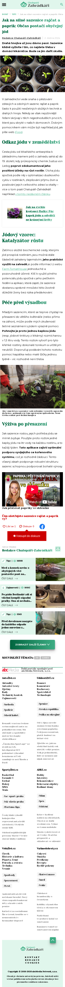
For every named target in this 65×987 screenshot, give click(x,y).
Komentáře (43, 686)
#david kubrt (11, 715)
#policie (8, 710)
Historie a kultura (12, 856)
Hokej (5, 784)
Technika (7, 865)
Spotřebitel (44, 692)
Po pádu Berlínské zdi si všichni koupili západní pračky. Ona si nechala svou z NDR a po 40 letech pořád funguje (17, 600)
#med (42, 880)
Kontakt (32, 957)
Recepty (41, 862)
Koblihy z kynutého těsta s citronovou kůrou (47, 907)
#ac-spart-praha (13, 796)
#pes (41, 801)
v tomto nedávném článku (32, 194)
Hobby (40, 775)
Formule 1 (7, 778)
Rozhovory (43, 689)
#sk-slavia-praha (14, 801)
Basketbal (8, 775)
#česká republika (48, 709)
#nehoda (9, 704)
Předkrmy (42, 860)
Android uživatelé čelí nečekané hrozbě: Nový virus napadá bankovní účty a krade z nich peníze (14, 900)
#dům (42, 795)
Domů (5, 14)
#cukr (42, 885)
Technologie (44, 695)
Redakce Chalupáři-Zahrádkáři (21, 38)
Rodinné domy (45, 787)
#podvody (9, 875)
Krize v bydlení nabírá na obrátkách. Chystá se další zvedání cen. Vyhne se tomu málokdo (48, 820)
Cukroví (41, 853)
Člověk (6, 853)
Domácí (41, 683)
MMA (5, 787)
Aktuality (7, 683)
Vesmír (6, 868)
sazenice (45, 658)
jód (37, 658)
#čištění (43, 806)
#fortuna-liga (12, 807)
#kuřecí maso (47, 874)
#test (7, 886)
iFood (18, 132)
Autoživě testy (10, 686)
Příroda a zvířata (12, 862)
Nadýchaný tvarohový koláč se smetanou (47, 918)
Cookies (32, 963)
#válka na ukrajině (49, 714)
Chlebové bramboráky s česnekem (44, 896)
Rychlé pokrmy (45, 865)
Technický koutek (12, 695)
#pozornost (11, 880)
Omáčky (41, 856)
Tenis (5, 790)
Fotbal (6, 781)
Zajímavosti (9, 698)
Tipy (14, 14)
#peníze (43, 704)
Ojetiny (6, 689)
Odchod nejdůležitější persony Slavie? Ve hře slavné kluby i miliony (14, 835)
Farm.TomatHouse (14, 269)
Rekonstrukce (45, 781)
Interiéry (42, 778)
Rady (5, 692)
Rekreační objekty (47, 784)
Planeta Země (10, 860)
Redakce (32, 960)
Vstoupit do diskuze (27, 536)
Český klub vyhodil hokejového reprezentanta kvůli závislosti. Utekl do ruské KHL (13, 821)
